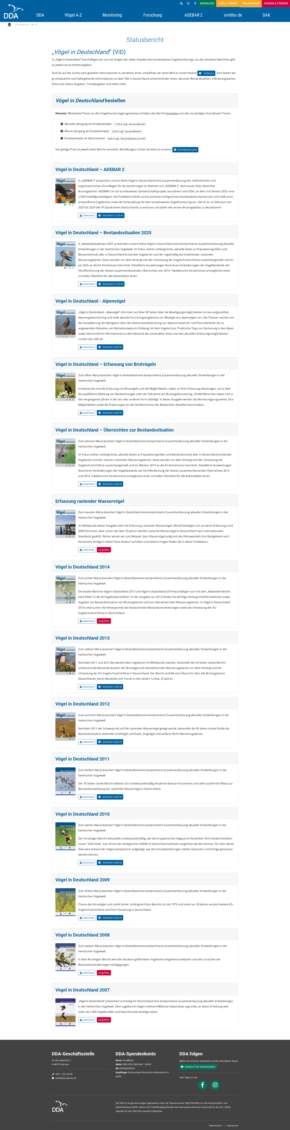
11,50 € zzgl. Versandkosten (129, 124)
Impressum (232, 1125)
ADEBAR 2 (193, 15)
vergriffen (103, 549)
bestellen (112, 215)
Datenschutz (215, 1125)
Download (88, 215)
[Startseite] (9, 25)
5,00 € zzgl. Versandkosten (126, 131)
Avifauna (208, 73)
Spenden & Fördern (276, 3)
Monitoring (112, 15)
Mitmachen (207, 3)
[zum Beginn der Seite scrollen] (277, 1117)
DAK (266, 15)
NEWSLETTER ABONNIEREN (199, 1066)
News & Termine (227, 3)
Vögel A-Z (73, 15)
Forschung (152, 15)
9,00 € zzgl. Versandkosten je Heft (126, 138)
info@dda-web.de (64, 1078)
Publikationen (251, 3)
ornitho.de (233, 15)
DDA (40, 15)
